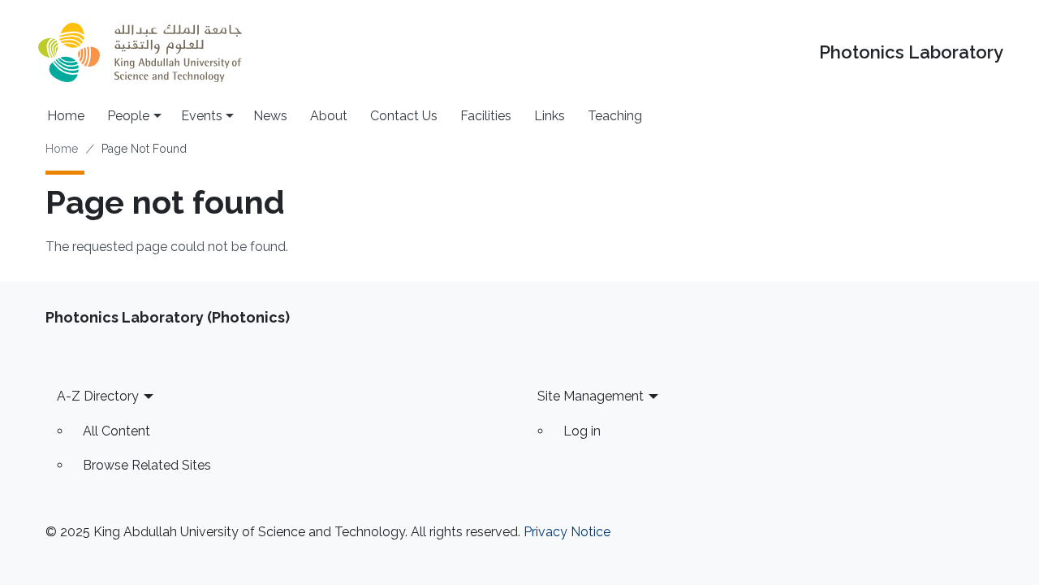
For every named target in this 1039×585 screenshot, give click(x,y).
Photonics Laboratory (911, 52)
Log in (582, 431)
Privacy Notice (567, 532)
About (328, 116)
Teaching (615, 116)
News (270, 116)
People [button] (128, 116)
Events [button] (201, 116)
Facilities (485, 116)
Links (549, 116)
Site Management (590, 396)
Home (65, 116)
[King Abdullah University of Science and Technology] (140, 52)
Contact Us (404, 116)
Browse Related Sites (147, 465)
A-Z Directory (98, 396)
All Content (116, 431)
